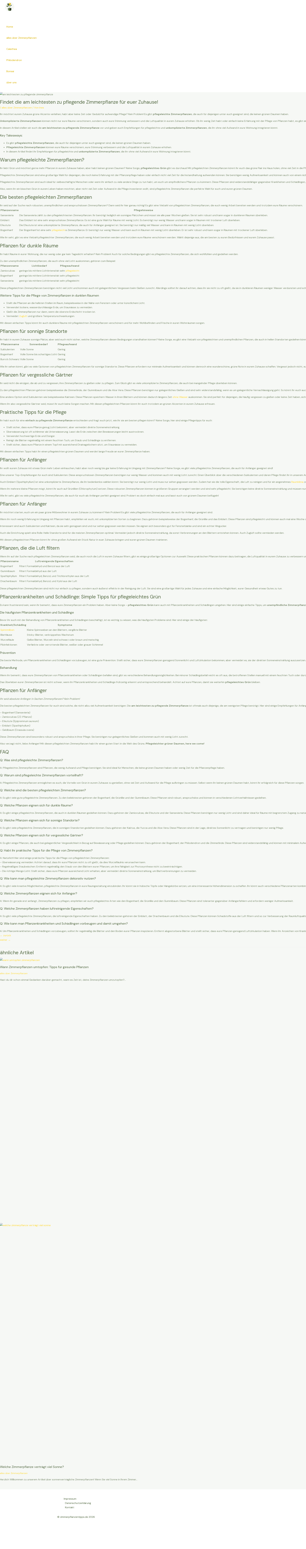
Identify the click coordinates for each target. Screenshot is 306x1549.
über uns (11, 82)
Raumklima (297, 482)
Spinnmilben (7, 630)
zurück (5, 935)
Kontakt (69, 1507)
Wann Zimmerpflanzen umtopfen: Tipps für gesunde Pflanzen (44, 967)
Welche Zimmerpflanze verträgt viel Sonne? (32, 1467)
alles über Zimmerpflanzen (21, 38)
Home (9, 26)
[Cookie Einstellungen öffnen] (24, 1547)
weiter (5, 940)
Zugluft (23, 316)
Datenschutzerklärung (78, 1503)
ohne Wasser (180, 397)
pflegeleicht (59, 230)
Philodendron (14, 60)
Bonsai (10, 71)
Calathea (11, 49)
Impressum (70, 1498)
